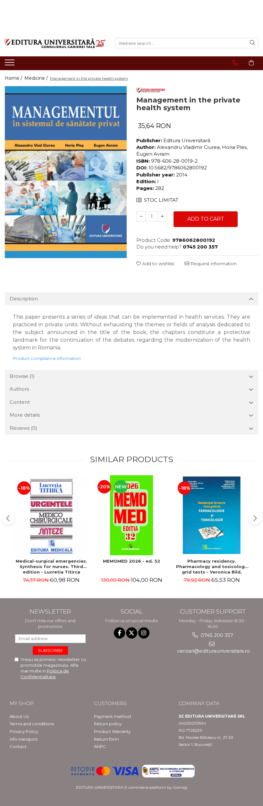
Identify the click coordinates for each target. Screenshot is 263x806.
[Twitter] (131, 633)
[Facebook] (119, 633)
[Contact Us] (235, 62)
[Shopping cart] (251, 62)
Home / (14, 78)
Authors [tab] (19, 389)
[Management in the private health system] (66, 172)
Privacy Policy (24, 731)
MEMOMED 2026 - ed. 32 (131, 561)
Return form (106, 739)
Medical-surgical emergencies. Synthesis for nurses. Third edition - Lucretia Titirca (51, 566)
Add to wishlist (157, 263)
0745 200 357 (216, 635)
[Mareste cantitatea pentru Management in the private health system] (162, 216)
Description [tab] (24, 299)
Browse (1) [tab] (22, 376)
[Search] (252, 43)
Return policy (108, 723)
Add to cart (205, 219)
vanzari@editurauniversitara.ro (213, 651)
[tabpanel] (66, 172)
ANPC (100, 746)
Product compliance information (47, 358)
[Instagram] (143, 633)
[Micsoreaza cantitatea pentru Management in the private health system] (141, 216)
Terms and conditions (32, 723)
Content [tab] (20, 402)
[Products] (10, 64)
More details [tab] (25, 415)
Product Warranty (112, 731)
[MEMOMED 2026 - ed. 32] (131, 515)
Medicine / (36, 78)
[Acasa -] (55, 43)
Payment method (112, 716)
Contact (18, 746)
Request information (213, 263)
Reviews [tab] (23, 428)
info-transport (24, 739)
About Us (19, 716)
